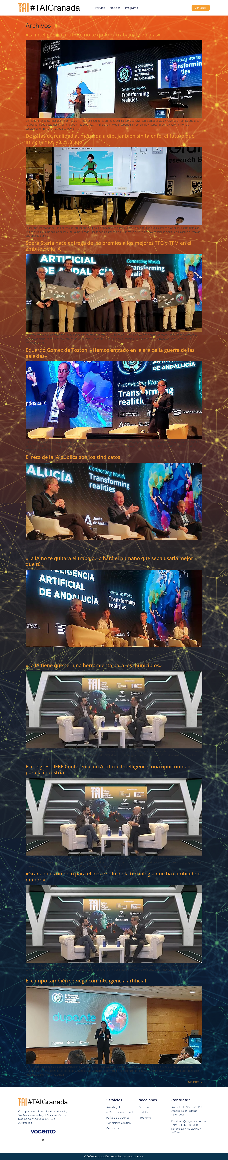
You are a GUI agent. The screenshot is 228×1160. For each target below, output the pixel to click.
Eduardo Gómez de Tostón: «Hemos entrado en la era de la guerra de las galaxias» (110, 353)
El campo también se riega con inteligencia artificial (86, 980)
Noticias (115, 8)
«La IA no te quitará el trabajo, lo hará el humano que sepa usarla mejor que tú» (109, 561)
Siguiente (195, 1081)
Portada (100, 8)
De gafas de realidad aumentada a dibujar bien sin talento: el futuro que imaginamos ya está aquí (110, 138)
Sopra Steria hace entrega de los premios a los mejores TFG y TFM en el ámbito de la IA (108, 245)
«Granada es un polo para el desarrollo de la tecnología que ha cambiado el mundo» (114, 876)
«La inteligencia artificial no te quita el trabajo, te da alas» (93, 34)
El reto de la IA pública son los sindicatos (73, 457)
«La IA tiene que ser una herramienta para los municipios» (94, 665)
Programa (131, 8)
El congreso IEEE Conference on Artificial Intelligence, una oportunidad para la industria (108, 769)
